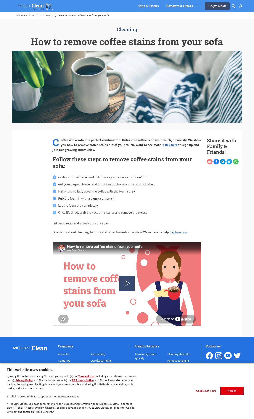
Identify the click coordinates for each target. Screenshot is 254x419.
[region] (127, 391)
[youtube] (228, 355)
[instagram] (218, 355)
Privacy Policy (24, 380)
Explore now (178, 232)
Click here (170, 145)
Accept (232, 390)
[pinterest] (237, 355)
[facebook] (209, 355)
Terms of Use (86, 376)
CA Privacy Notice (83, 380)
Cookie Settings (206, 390)
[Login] (240, 6)
